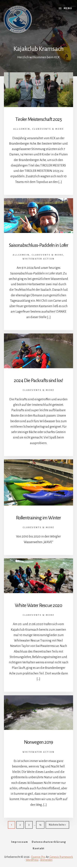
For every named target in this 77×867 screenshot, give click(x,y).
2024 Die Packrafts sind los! (38, 380)
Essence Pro (38, 856)
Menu (68, 8)
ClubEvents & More (48, 129)
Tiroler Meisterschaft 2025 (38, 119)
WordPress (32, 859)
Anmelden (46, 859)
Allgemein (21, 129)
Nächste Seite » (59, 824)
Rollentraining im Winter (38, 517)
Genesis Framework (61, 856)
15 (41, 824)
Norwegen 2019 (38, 742)
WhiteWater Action (38, 259)
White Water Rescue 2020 (38, 605)
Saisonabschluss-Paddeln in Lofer (38, 245)
